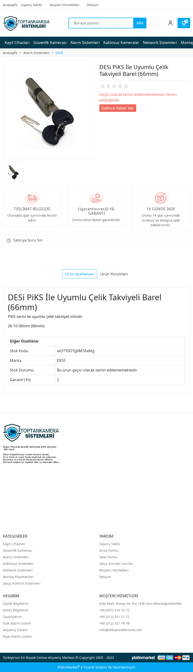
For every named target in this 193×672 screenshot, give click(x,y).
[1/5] (102, 86)
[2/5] (105, 86)
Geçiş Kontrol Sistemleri (21, 583)
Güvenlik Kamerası (17, 550)
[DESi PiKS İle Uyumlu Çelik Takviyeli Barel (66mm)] (48, 110)
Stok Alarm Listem (17, 623)
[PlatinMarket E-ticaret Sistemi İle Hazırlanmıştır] (143, 657)
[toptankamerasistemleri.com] (26, 23)
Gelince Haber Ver (118, 108)
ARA (139, 23)
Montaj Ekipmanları (18, 576)
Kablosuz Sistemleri (18, 563)
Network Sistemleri (18, 570)
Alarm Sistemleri (16, 557)
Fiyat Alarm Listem (17, 636)
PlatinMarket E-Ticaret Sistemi (82, 667)
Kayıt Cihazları (14, 544)
